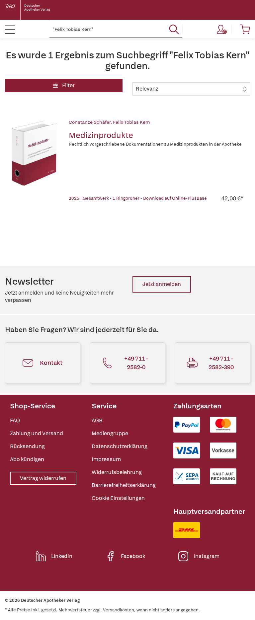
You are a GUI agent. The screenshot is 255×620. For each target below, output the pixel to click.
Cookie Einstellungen (118, 498)
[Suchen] (174, 29)
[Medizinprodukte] (33, 160)
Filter (68, 85)
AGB (97, 420)
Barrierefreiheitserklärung (124, 485)
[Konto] (222, 29)
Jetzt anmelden (161, 284)
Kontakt (51, 363)
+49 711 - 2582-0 (136, 363)
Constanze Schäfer (90, 122)
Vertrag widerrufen (43, 478)
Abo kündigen (27, 459)
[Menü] (10, 29)
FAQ (15, 420)
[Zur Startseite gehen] (33, 10)
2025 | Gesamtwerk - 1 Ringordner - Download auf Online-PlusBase (138, 198)
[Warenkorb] (245, 29)
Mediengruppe (110, 433)
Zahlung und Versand (36, 433)
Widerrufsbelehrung (117, 472)
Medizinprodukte (101, 135)
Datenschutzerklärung (119, 446)
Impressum (106, 459)
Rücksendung (27, 446)
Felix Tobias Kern (131, 122)
